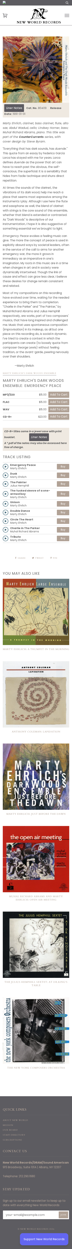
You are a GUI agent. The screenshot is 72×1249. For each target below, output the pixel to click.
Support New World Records (44, 1239)
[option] (36, 69)
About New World (15, 1120)
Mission (8, 1125)
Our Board (10, 1130)
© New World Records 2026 (36, 1229)
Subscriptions (12, 1140)
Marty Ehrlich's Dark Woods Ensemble (29, 373)
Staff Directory (14, 1135)
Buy (63, 466)
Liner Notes (14, 108)
